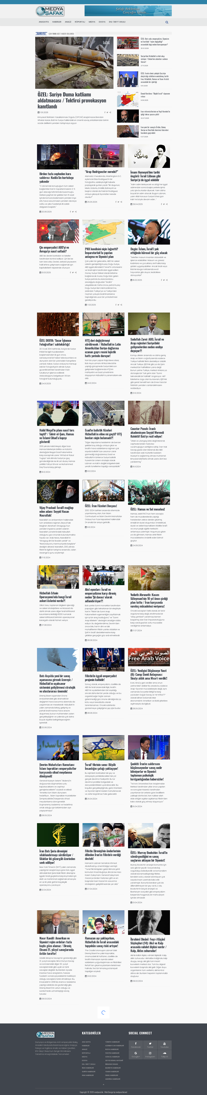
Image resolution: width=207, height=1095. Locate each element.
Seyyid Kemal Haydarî (114, 1060)
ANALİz (68, 21)
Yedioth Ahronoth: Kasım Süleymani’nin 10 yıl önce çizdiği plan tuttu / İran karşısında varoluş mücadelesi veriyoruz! (149, 600)
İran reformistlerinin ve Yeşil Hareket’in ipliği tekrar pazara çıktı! (155, 113)
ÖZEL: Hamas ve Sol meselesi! (147, 509)
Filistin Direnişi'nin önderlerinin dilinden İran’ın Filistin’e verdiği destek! (103, 855)
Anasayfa (44, 21)
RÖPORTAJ (80, 21)
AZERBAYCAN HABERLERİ (114, 1046)
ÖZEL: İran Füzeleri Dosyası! (101, 505)
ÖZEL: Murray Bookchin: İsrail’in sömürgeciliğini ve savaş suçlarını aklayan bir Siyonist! (148, 856)
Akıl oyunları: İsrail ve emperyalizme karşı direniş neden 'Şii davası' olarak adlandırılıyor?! (100, 595)
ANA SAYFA (86, 1042)
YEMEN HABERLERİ (112, 1071)
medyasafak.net (121, 1092)
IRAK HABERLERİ (88, 1075)
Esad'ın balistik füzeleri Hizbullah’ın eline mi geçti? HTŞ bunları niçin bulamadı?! (103, 434)
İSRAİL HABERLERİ (111, 1075)
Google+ (136, 1056)
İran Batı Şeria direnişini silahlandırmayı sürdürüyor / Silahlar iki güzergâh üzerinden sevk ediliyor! (57, 857)
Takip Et (164, 1056)
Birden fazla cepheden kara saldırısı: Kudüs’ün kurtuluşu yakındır (56, 177)
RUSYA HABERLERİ (111, 1049)
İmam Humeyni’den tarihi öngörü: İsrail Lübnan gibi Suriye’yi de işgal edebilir (145, 176)
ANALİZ (84, 1049)
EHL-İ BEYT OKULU (117, 21)
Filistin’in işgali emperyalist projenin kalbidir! (101, 677)
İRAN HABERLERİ (88, 1068)
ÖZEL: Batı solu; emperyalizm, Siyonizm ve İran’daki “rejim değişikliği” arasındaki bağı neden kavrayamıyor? (155, 41)
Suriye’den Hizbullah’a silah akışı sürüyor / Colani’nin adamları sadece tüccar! (154, 59)
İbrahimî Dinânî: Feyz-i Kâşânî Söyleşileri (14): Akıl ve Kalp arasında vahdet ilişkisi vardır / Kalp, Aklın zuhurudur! (148, 945)
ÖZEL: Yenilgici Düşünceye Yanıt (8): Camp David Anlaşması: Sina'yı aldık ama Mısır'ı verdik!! (148, 674)
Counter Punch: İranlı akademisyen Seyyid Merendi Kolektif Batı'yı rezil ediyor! (147, 432)
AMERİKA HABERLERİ (112, 1079)
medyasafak (98, 1092)
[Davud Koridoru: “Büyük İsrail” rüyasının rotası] (128, 99)
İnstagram (150, 1056)
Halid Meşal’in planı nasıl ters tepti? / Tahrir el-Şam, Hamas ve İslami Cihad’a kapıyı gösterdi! (56, 436)
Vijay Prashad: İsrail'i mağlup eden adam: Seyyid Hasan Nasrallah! (56, 511)
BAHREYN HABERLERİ (113, 1068)
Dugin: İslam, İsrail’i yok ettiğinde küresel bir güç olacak (148, 250)
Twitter (150, 1047)
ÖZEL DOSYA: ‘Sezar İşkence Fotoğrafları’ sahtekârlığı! (55, 342)
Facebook (136, 1047)
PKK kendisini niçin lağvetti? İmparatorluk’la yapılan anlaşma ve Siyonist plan (101, 252)
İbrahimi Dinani (111, 1064)
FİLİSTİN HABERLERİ (112, 1053)
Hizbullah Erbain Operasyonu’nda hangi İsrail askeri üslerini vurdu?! (55, 597)
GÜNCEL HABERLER (112, 1057)
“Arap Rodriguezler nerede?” (101, 171)
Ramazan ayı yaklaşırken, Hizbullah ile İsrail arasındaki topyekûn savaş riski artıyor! (102, 942)
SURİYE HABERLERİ (88, 1071)
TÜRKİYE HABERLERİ (112, 1042)
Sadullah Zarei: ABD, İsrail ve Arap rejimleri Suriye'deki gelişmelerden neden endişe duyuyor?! (147, 345)
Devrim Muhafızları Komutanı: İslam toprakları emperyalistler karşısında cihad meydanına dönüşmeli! (57, 770)
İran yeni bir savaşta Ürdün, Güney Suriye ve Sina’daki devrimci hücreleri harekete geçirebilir (155, 130)
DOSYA (102, 21)
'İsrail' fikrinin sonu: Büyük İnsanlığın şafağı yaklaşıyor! (101, 766)
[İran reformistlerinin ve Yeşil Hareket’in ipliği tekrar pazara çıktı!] (128, 116)
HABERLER (56, 21)
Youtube (165, 1047)
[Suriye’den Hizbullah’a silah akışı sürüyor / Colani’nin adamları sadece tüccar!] (128, 60)
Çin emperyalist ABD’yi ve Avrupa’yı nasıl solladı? (54, 249)
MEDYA (92, 21)
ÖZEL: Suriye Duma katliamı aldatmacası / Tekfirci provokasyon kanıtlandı (72, 100)
